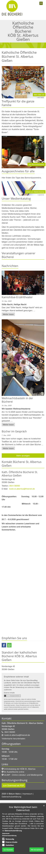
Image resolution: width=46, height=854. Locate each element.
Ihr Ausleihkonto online (14, 771)
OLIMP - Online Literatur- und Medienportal (23, 774)
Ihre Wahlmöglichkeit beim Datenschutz (23, 808)
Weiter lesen (8, 314)
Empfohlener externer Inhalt (16, 676)
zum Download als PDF (13, 785)
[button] (4, 645)
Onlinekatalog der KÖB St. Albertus (19, 768)
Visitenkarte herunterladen (13, 738)
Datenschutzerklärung (12, 796)
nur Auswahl (8, 849)
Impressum (27, 793)
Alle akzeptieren (36, 849)
